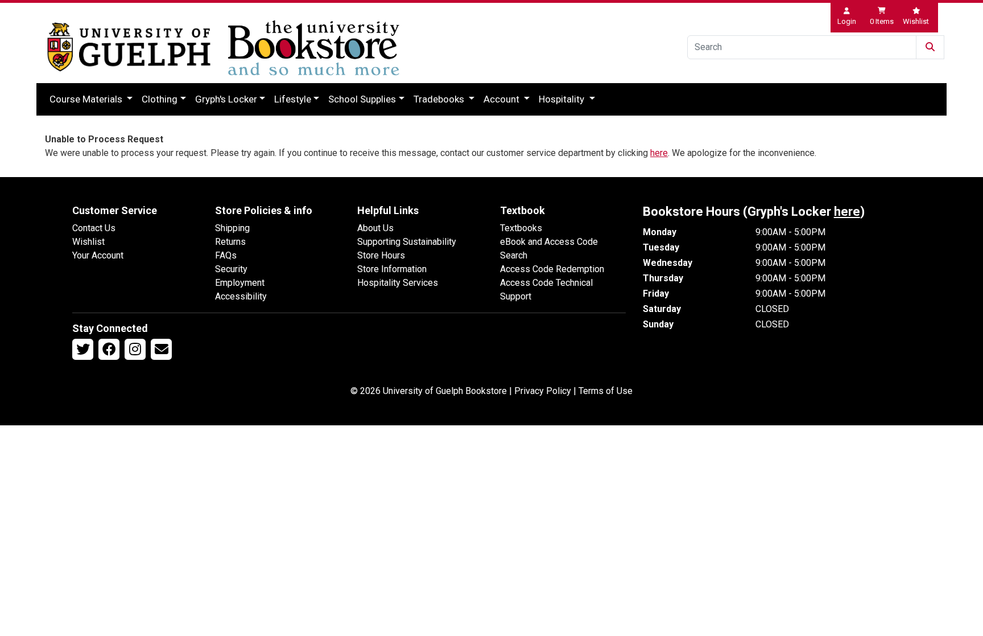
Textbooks (521, 228)
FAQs (226, 255)
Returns (230, 241)
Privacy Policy (542, 390)
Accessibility (241, 296)
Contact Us (93, 228)
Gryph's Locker (226, 99)
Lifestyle (292, 99)
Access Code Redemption (552, 269)
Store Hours (381, 255)
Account (503, 99)
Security (231, 269)
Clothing (159, 99)
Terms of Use (606, 390)
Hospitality (563, 99)
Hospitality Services (397, 282)
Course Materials (87, 99)
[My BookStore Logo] (128, 47)
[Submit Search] (930, 47)
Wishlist (88, 241)
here (659, 152)
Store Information (392, 269)
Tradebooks (440, 99)
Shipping (232, 228)
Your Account (97, 255)
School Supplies (362, 99)
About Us (375, 228)
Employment (240, 282)
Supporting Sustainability (406, 241)
